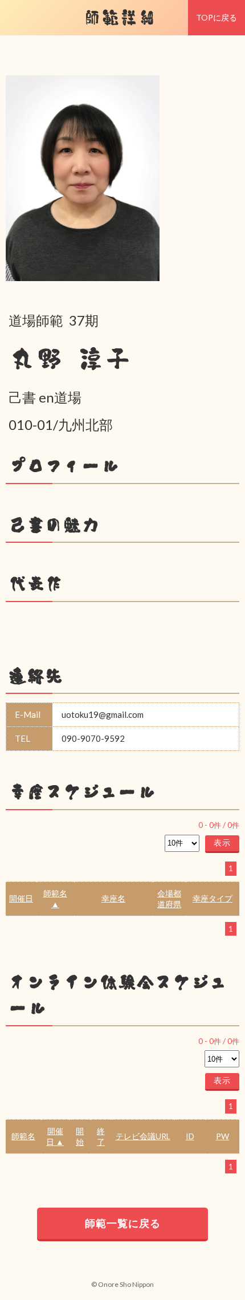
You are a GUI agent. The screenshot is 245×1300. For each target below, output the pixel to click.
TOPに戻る (216, 17)
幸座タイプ (212, 898)
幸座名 (113, 898)
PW (222, 1136)
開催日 (21, 898)
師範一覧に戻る (123, 1223)
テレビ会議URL (143, 1136)
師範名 (23, 1136)
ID (190, 1136)
